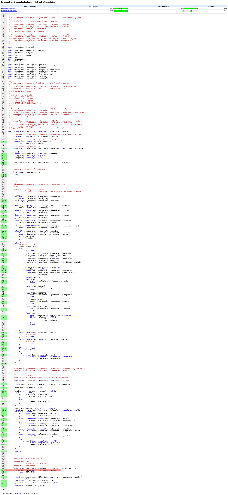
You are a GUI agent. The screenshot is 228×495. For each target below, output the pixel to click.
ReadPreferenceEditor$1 (9, 11)
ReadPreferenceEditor (8, 8)
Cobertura (18, 493)
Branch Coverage (163, 6)
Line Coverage (93, 6)
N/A (183, 11)
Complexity (212, 6)
